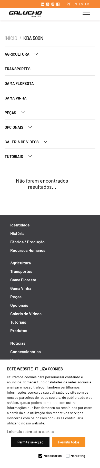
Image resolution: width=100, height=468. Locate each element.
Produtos (18, 330)
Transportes (18, 68)
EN (75, 4)
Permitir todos (68, 442)
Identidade (20, 224)
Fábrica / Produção (27, 241)
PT (69, 4)
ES (81, 4)
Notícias (17, 343)
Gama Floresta (19, 83)
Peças (11, 112)
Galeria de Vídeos (22, 142)
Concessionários (25, 351)
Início (11, 38)
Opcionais (14, 127)
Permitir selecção (30, 442)
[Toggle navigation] (86, 13)
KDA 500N (33, 38)
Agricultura (17, 54)
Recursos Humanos (27, 250)
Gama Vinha (16, 98)
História (17, 233)
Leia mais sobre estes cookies (30, 431)
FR (87, 4)
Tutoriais (14, 156)
